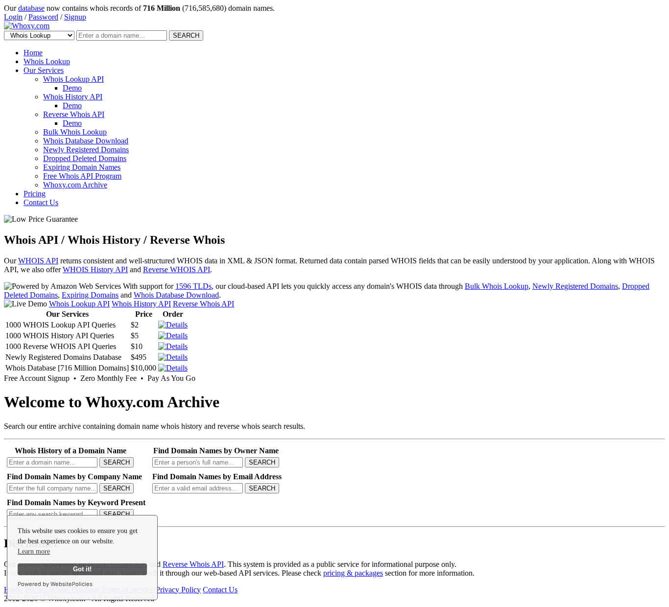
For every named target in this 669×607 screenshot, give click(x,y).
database (31, 8)
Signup (75, 17)
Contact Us (41, 202)
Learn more (34, 551)
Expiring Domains (90, 295)
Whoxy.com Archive (75, 185)
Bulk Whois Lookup (75, 132)
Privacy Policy (178, 589)
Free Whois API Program (82, 176)
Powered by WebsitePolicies (55, 584)
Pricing (35, 193)
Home (33, 52)
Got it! (82, 569)
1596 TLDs (193, 286)
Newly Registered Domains (86, 149)
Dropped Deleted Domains (84, 158)
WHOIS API (38, 261)
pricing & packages (353, 573)
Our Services (44, 70)
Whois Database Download (85, 141)
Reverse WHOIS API (176, 269)
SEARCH (186, 35)
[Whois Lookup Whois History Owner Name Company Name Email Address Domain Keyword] (40, 35)
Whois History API (72, 97)
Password (43, 17)
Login (13, 17)
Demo (72, 88)
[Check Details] (173, 357)
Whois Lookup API (73, 79)
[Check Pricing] (173, 325)
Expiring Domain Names (81, 167)
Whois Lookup (47, 61)
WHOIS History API (95, 269)
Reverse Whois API (73, 114)
